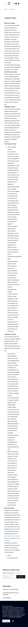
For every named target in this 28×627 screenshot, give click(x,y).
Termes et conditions (10, 589)
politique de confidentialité (15, 616)
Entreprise (7, 598)
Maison (5, 9)
